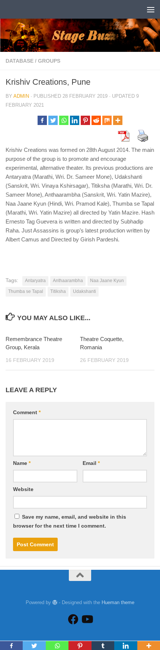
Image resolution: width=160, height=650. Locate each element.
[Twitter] (53, 120)
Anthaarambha (68, 280)
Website (23, 489)
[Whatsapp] (63, 120)
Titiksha (58, 291)
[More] (117, 120)
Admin (21, 96)
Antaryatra (35, 280)
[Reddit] (96, 120)
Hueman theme (118, 602)
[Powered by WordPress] (54, 602)
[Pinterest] (85, 120)
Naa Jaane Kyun (107, 280)
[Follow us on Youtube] (86, 619)
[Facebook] (42, 120)
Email (91, 463)
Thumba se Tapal (25, 291)
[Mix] (107, 120)
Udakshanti (84, 291)
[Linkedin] (74, 120)
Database (19, 61)
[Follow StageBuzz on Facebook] (73, 619)
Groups (49, 61)
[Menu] (150, 9)
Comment (27, 412)
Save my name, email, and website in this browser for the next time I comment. (69, 521)
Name (22, 463)
